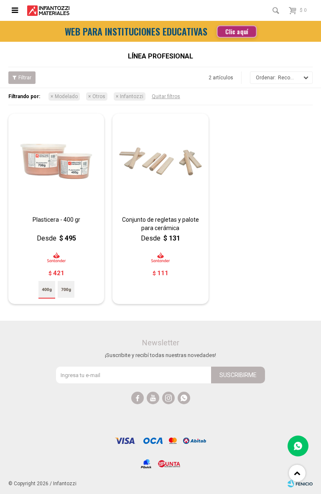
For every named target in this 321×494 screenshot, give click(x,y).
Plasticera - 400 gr (56, 219)
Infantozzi (131, 96)
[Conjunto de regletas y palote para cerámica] (160, 161)
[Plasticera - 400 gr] (56, 161)
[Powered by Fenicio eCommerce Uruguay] (300, 483)
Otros (98, 96)
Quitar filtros (166, 96)
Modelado (66, 96)
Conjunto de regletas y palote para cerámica (160, 223)
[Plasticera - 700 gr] (66, 289)
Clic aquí (236, 31)
